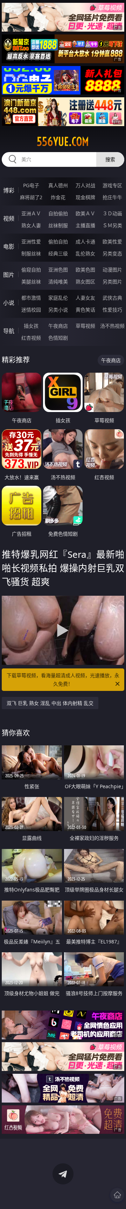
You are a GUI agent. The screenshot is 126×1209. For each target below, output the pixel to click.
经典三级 (58, 253)
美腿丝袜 (31, 281)
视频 (8, 218)
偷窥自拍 (31, 269)
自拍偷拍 (58, 213)
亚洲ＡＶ (31, 213)
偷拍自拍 (58, 241)
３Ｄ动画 (112, 213)
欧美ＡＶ (85, 213)
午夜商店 (58, 325)
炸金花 (58, 197)
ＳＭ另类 (112, 225)
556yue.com (63, 142)
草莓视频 (85, 325)
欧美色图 (85, 269)
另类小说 (58, 309)
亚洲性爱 (31, 241)
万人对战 (85, 185)
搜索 (110, 159)
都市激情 (31, 297)
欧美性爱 (112, 241)
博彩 (8, 190)
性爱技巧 (112, 309)
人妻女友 (85, 297)
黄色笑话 (85, 309)
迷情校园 (31, 309)
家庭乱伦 (58, 297)
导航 (8, 331)
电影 (8, 246)
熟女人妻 (31, 225)
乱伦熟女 (85, 253)
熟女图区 (85, 281)
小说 (8, 303)
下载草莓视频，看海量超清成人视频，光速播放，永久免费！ (63, 679)
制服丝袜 (31, 253)
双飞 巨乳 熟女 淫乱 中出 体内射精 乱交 (50, 703)
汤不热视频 (112, 325)
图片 (8, 275)
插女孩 (31, 325)
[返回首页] (117, 1195)
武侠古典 (112, 297)
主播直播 (85, 225)
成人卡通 (85, 241)
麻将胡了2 (31, 197)
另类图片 (112, 281)
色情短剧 (58, 337)
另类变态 (112, 253)
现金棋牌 (85, 197)
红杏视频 (31, 337)
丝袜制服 (58, 225)
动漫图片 (112, 269)
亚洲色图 (58, 269)
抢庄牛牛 (112, 197)
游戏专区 (112, 185)
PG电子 (31, 185)
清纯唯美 (58, 281)
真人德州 (58, 185)
